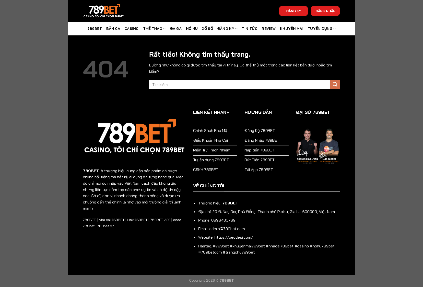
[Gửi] (335, 84)
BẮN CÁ (113, 28)
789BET (94, 28)
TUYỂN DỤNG (320, 28)
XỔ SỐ (207, 28)
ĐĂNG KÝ (225, 28)
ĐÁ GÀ (176, 28)
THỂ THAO (152, 28)
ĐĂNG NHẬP (325, 11)
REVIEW (269, 28)
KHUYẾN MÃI (291, 28)
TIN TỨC (249, 28)
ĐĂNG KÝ (293, 11)
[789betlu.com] (107, 11)
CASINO (132, 28)
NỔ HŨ (192, 28)
